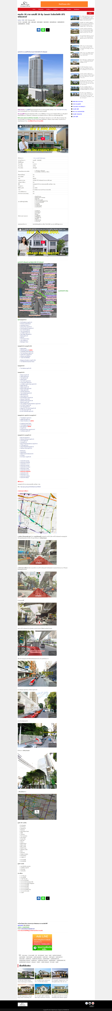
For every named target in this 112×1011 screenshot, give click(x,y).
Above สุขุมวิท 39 (24, 396)
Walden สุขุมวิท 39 (24, 387)
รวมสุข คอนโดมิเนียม (25, 357)
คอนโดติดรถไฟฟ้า (46, 958)
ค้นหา (90, 13)
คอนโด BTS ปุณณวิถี (25, 462)
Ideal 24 (22, 337)
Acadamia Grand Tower (25, 423)
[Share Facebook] (39, 30)
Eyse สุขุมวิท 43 (24, 426)
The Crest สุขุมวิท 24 (25, 331)
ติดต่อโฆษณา (76, 9)
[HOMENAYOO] (25, 4)
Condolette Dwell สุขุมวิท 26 (26, 351)
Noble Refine (23, 348)
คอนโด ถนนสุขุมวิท (39, 22)
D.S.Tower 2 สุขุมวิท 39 (25, 405)
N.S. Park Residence (25, 329)
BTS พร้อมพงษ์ (41, 955)
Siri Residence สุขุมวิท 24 (26, 322)
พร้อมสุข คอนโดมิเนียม (25, 356)
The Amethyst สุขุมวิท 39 (26, 393)
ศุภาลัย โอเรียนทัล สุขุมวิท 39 (26, 411)
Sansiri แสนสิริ (25, 22)
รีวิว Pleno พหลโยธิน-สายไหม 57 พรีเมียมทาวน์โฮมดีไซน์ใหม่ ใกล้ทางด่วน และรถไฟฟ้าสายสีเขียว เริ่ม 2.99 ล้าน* (87, 88)
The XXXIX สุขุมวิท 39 (25, 381)
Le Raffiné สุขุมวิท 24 (25, 332)
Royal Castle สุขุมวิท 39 (25, 388)
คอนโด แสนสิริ (21, 958)
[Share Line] (43, 30)
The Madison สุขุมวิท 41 (25, 417)
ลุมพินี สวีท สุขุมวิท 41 (25, 419)
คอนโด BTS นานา (24, 474)
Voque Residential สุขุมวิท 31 (27, 446)
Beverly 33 (22, 450)
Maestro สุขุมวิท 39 (24, 402)
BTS (36, 955)
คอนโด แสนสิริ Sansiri (53, 22)
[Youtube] (93, 1003)
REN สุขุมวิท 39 (24, 394)
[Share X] (48, 30)
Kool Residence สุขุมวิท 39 (26, 397)
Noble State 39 (23, 385)
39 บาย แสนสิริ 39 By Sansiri (39, 158)
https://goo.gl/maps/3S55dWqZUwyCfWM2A (30, 486)
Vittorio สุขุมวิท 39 (24, 376)
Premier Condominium (25, 323)
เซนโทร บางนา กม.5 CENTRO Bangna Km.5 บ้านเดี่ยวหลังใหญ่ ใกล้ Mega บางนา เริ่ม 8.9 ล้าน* (87, 54)
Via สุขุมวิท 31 (23, 442)
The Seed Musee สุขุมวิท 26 (26, 353)
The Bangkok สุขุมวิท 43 (25, 425)
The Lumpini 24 (24, 340)
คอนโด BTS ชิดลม (24, 477)
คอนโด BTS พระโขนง (25, 467)
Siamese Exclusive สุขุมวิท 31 (27, 439)
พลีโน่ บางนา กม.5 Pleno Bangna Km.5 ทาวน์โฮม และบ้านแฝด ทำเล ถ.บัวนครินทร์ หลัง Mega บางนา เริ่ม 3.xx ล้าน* (86, 47)
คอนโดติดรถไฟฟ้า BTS (61, 22)
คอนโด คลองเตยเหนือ (37, 957)
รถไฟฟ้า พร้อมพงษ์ (45, 962)
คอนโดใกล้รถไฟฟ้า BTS (21, 23)
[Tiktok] (89, 1003)
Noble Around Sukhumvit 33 (26, 453)
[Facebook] (86, 1003)
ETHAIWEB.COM (66, 1009)
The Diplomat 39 (24, 378)
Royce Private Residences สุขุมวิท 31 (29, 443)
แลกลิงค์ (91, 1006)
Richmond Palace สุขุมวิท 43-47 (27, 429)
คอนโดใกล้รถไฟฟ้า (52, 960)
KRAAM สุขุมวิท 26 (24, 350)
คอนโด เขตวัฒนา (46, 22)
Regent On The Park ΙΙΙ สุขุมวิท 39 (28, 408)
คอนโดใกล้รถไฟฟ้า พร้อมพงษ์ (24, 962)
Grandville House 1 (24, 325)
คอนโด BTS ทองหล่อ (25, 470)
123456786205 (25, 927)
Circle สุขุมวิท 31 (24, 440)
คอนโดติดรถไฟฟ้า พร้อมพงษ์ (24, 960)
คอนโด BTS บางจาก (25, 463)
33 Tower (22, 455)
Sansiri (46, 955)
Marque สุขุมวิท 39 (24, 374)
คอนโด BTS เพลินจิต (25, 476)
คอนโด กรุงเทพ (33, 22)
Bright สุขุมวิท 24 (24, 335)
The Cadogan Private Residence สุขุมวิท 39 (30, 403)
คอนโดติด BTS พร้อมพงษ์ (37, 958)
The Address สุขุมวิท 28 (25, 368)
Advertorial (40, 9)
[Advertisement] (27, 912)
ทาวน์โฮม (48, 9)
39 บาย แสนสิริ (31, 955)
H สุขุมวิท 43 (23, 427)
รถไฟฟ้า (38, 962)
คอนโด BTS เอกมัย (24, 468)
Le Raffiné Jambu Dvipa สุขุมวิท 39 (28, 384)
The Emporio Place (24, 338)
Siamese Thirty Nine (25, 399)
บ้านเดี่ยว (55, 9)
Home (34, 9)
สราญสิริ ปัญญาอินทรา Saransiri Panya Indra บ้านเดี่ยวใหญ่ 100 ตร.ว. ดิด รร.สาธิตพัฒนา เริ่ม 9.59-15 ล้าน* (87, 68)
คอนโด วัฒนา (45, 957)
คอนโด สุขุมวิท (51, 957)
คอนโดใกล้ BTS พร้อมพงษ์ (43, 960)
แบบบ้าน (62, 9)
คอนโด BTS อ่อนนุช (24, 465)
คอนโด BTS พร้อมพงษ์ (57, 955)
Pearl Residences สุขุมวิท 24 (27, 328)
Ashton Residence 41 (25, 420)
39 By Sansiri (23, 379)
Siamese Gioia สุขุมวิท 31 (26, 448)
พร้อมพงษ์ (34, 962)
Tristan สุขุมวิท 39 (24, 390)
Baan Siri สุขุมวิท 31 (25, 437)
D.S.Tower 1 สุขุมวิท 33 (25, 456)
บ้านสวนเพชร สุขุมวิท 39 (25, 382)
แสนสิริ (57, 962)
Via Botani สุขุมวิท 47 (25, 431)
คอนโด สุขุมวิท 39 (59, 957)
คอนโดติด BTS (28, 958)
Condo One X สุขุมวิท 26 (26, 354)
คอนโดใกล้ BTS (34, 960)
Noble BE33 (23, 452)
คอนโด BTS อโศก (24, 473)
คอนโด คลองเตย (29, 957)
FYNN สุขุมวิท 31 (24, 445)
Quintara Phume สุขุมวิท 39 (26, 400)
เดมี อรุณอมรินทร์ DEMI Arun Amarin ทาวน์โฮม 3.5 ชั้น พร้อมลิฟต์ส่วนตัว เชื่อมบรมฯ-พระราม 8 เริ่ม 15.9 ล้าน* (87, 37)
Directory (69, 9)
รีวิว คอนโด (27, 23)
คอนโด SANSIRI (22, 957)
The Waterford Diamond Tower (27, 361)
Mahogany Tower (24, 341)
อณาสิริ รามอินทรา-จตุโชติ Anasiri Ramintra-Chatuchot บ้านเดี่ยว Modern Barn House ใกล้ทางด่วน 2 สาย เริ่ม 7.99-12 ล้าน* (87, 75)
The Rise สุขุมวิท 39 (24, 391)
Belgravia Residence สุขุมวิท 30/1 (28, 360)
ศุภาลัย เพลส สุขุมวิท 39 (25, 409)
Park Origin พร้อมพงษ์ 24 (25, 334)
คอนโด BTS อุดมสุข (24, 460)
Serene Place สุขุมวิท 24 (26, 326)
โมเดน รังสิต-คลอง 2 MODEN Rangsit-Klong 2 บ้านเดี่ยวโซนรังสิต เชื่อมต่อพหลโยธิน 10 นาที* (87, 61)
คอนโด (29, 22)
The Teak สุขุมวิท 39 (25, 406)
